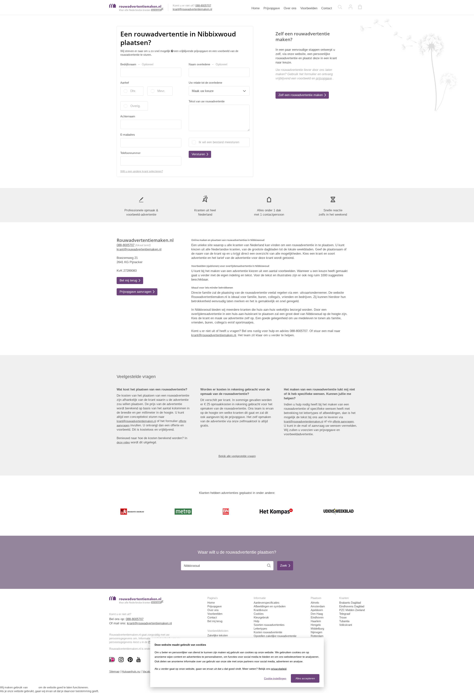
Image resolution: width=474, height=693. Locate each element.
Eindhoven (317, 617)
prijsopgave (324, 78)
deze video (123, 442)
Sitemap (114, 671)
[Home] (136, 10)
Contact (326, 8)
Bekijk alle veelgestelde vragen (237, 456)
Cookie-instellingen (275, 678)
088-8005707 (203, 5)
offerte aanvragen (343, 421)
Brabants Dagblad (350, 602)
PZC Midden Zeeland (352, 610)
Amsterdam (318, 606)
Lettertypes (260, 628)
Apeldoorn (317, 610)
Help (256, 621)
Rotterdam (317, 635)
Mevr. (161, 91)
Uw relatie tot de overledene (205, 82)
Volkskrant (345, 624)
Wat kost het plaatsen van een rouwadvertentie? (152, 389)
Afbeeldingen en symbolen (270, 606)
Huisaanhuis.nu (130, 671)
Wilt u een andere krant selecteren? (141, 171)
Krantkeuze (261, 610)
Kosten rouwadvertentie (268, 632)
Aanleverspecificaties (266, 602)
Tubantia (344, 621)
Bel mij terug (214, 621)
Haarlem (316, 621)
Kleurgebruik (261, 617)
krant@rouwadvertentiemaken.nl (192, 9)
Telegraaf (344, 613)
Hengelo (316, 624)
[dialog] (237, 662)
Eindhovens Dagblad (351, 606)
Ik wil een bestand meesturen (219, 142)
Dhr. (133, 91)
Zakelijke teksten (217, 635)
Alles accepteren (305, 678)
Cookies (259, 613)
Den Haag (317, 613)
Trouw (343, 617)
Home (255, 8)
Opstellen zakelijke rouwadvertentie (275, 635)
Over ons (290, 8)
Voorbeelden (308, 8)
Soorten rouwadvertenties (269, 624)
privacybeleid (278, 668)
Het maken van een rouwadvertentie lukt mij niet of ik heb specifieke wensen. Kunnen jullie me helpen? (319, 394)
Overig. (135, 106)
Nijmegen (316, 632)
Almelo (315, 602)
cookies (33, 687)
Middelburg (317, 628)
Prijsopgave (271, 8)
